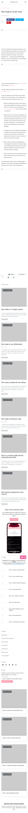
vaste (2, 91)
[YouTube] (12, 664)
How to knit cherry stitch (14, 602)
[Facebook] (2, 664)
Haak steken (5, 8)
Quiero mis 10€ (7, 681)
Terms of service (19, 807)
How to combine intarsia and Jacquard (17, 582)
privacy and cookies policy (18, 563)
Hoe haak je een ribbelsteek (11, 344)
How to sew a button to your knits (16, 595)
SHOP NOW (14, 519)
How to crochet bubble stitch (15, 615)
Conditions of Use (10, 678)
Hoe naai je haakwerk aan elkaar (13, 382)
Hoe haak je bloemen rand (11, 419)
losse (25, 89)
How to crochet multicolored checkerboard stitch (12, 456)
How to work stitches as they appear (17, 621)
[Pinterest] (9, 664)
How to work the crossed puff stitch (16, 569)
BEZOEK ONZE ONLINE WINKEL (14, 803)
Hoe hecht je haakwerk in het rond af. (12, 493)
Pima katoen (11, 85)
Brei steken (4, 635)
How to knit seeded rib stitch (15, 589)
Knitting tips (4, 652)
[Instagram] (6, 664)
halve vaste (7, 91)
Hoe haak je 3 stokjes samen (12, 309)
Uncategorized (5, 655)
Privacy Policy (19, 678)
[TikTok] (15, 664)
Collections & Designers (7, 638)
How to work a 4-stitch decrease (16, 576)
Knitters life (4, 648)
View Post (4, 319)
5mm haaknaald (21, 83)
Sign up (23, 557)
